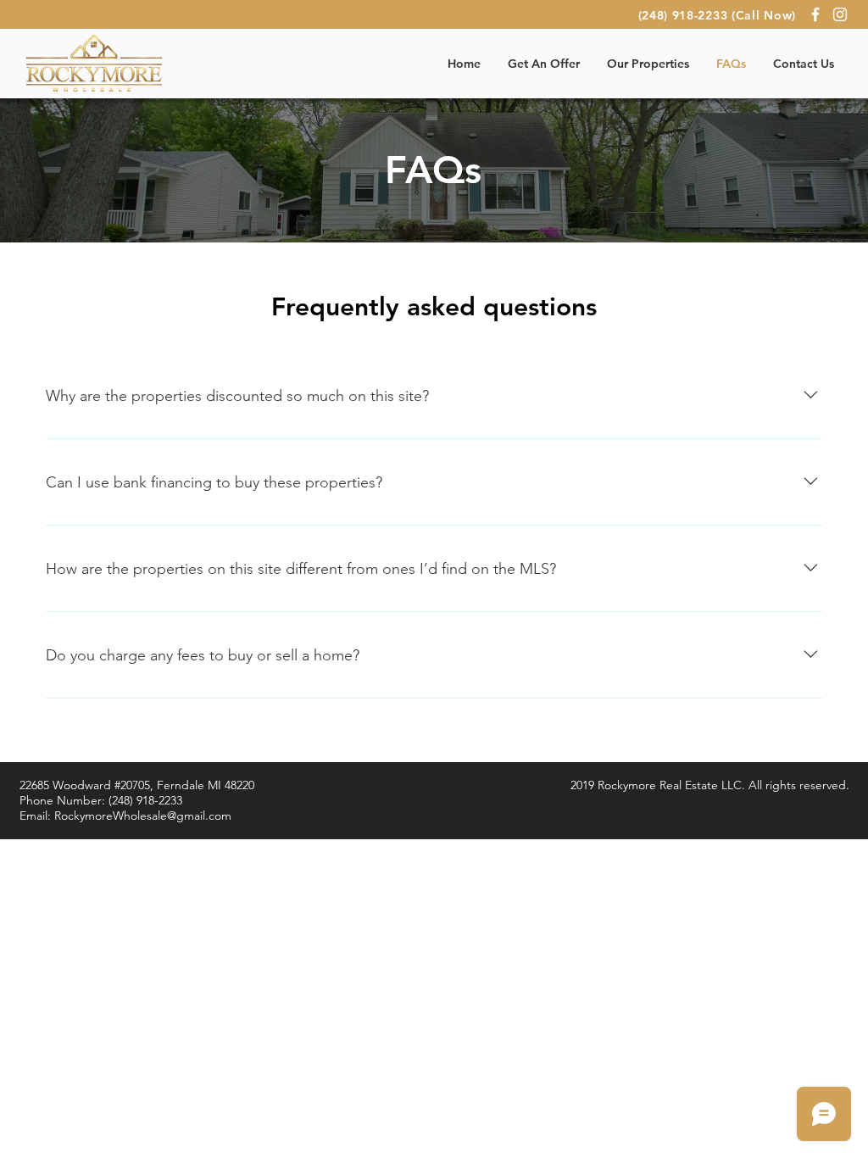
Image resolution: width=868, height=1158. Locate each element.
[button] (543, 63)
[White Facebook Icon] (815, 14)
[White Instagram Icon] (840, 14)
